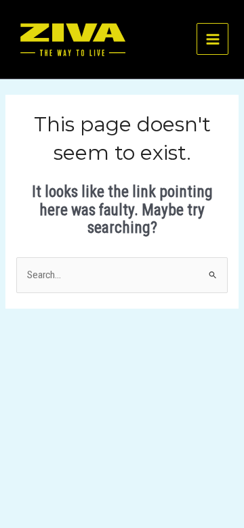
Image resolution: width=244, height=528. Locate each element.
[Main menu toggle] (212, 39)
